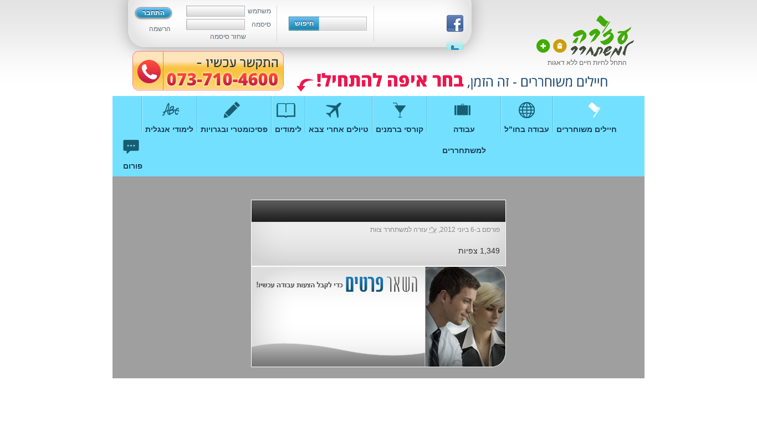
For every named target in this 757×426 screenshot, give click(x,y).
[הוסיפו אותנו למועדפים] (543, 46)
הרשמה (160, 29)
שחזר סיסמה (228, 36)
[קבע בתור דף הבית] (560, 46)
